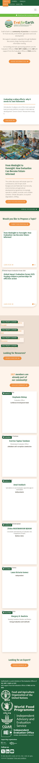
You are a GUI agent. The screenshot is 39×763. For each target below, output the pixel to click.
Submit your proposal (18, 224)
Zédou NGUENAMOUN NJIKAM (19, 528)
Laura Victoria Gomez (19, 572)
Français (22, 1)
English (6, 1)
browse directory (12, 358)
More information (18, 61)
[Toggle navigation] (35, 10)
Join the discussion (15, 202)
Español (14, 1)
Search (18, 4)
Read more (9, 120)
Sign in (5, 4)
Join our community (18, 385)
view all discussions (28, 209)
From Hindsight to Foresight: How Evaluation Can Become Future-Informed (18, 170)
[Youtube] (12, 752)
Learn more (7, 265)
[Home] (19, 23)
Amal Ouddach (19, 485)
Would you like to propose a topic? (28, 15)
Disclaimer (10, 758)
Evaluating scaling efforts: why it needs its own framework (17, 100)
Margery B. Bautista (19, 616)
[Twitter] (3, 752)
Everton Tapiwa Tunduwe (19, 441)
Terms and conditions (20, 758)
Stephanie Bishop (19, 397)
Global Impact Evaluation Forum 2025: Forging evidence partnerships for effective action (19, 276)
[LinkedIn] (7, 752)
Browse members (18, 665)
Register (12, 4)
